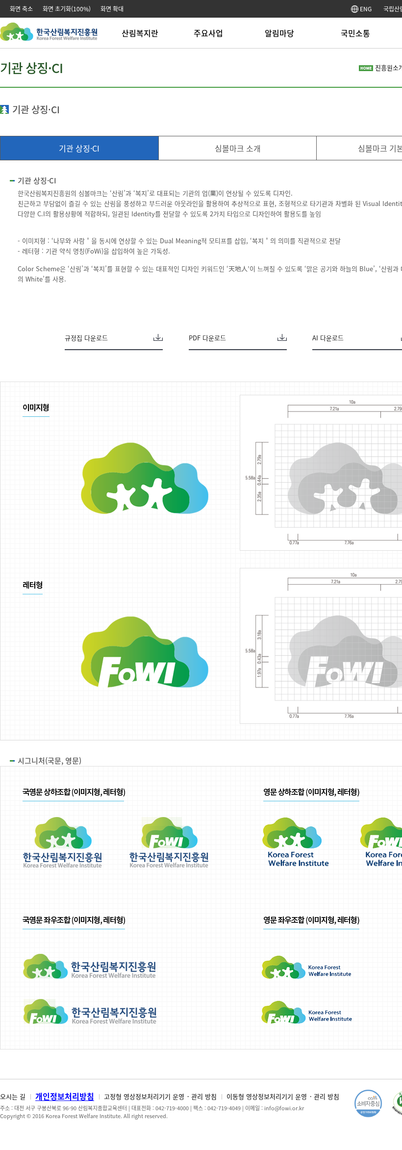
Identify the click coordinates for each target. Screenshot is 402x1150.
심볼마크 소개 (238, 148)
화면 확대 (112, 8)
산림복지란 (140, 33)
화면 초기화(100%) (67, 8)
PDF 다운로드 (207, 337)
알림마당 (279, 33)
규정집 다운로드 (86, 337)
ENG (365, 8)
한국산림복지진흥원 (49, 37)
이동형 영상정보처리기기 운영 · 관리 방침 (282, 1096)
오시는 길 (12, 1096)
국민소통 (355, 33)
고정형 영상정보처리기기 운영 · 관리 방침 (160, 1096)
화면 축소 (21, 8)
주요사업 (208, 33)
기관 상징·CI (79, 148)
